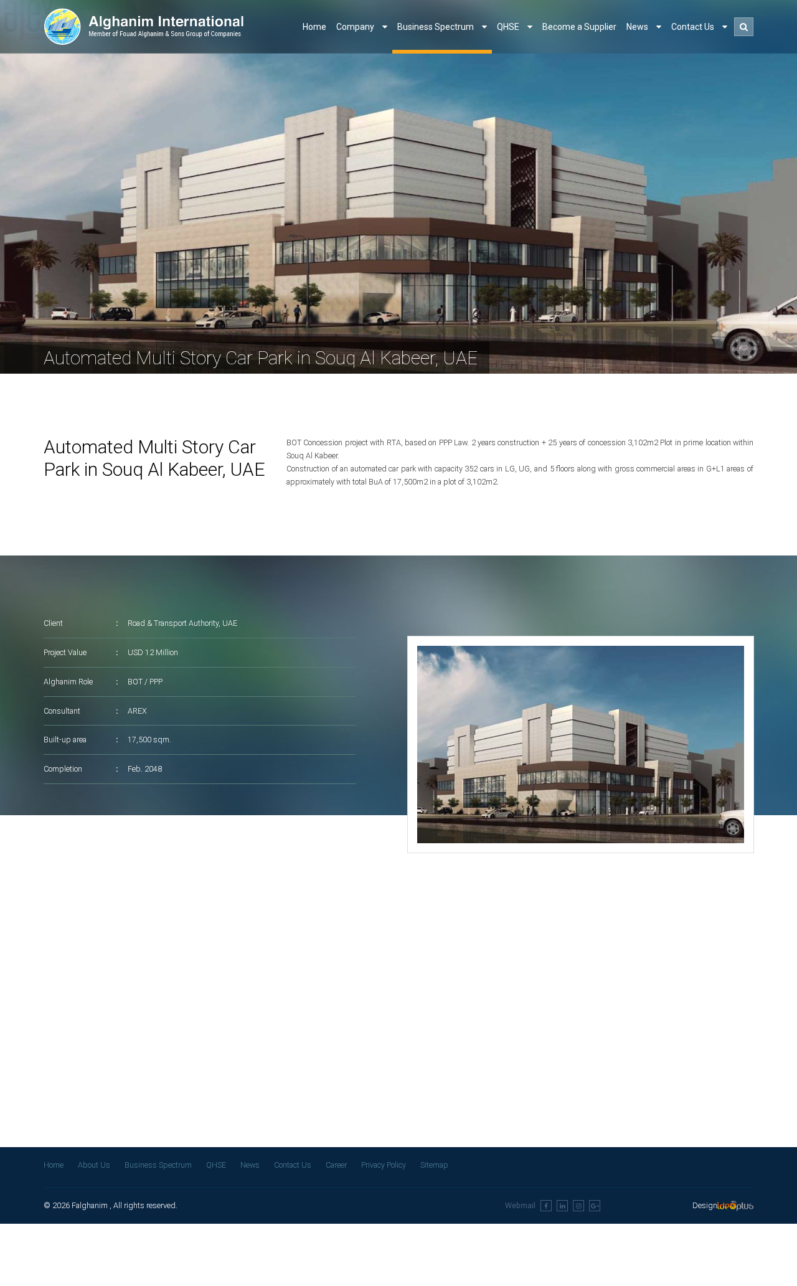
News (638, 27)
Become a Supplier (579, 27)
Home (314, 27)
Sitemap (434, 1165)
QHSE (509, 27)
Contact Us (693, 27)
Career (336, 1165)
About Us (94, 1165)
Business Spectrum (436, 27)
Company (356, 27)
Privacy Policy (383, 1165)
